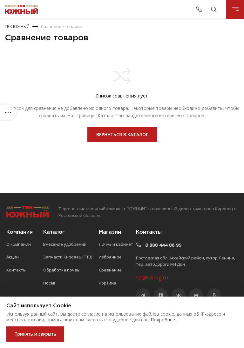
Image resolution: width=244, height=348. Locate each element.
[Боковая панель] (8, 112)
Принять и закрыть (35, 334)
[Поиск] (213, 9)
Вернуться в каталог (122, 134)
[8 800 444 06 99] (200, 9)
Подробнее (163, 320)
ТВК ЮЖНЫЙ (17, 26)
